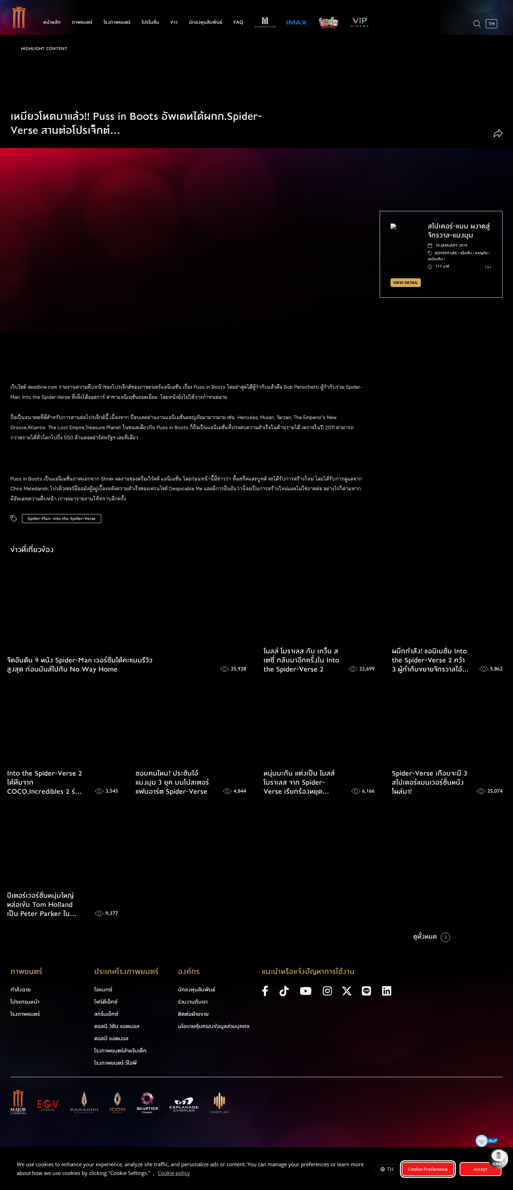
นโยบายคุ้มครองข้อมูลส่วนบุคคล (214, 1026)
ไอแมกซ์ (103, 989)
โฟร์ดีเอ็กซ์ (106, 1002)
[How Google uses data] (193, 1174)
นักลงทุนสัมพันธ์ (205, 22)
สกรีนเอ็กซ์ (106, 1014)
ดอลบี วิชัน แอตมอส (116, 1026)
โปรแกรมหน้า (24, 1002)
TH (390, 1169)
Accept (481, 1169)
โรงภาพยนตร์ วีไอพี (115, 1063)
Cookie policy (174, 1172)
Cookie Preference (428, 1169)
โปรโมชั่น (150, 22)
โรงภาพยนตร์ (117, 22)
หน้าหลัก (52, 22)
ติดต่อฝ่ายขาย (193, 1014)
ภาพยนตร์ (82, 22)
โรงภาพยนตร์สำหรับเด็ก (120, 1051)
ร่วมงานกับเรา (193, 1002)
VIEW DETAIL (405, 282)
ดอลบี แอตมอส (111, 1038)
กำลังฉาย (20, 989)
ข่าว (174, 22)
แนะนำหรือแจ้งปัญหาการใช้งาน (308, 971)
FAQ (238, 22)
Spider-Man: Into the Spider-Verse (62, 518)
